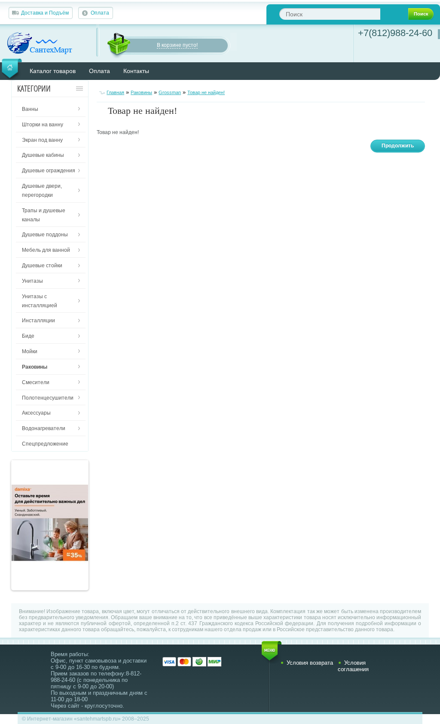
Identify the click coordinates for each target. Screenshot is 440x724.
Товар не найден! (206, 92)
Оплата (100, 13)
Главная (115, 92)
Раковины (141, 92)
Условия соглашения (353, 666)
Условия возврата (310, 663)
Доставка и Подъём (45, 13)
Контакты (136, 70)
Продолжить (398, 146)
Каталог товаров (53, 70)
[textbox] (329, 14)
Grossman (170, 92)
